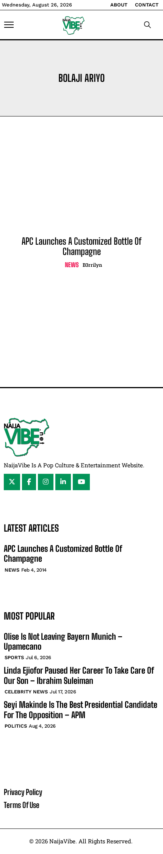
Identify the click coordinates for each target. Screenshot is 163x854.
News (72, 264)
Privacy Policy (23, 792)
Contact (146, 5)
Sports (14, 657)
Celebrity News (26, 692)
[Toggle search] (147, 25)
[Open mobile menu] (9, 25)
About (118, 5)
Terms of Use (21, 804)
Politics (16, 726)
